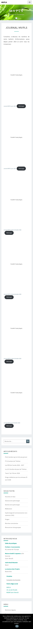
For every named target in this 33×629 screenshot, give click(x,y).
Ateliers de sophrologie (12, 505)
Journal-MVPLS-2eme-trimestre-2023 (12, 358)
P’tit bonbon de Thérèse (12, 461)
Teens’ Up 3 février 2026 (12, 473)
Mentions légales (10, 610)
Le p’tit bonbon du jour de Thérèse (15, 469)
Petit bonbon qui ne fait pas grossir (16, 457)
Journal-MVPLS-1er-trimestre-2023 (12, 423)
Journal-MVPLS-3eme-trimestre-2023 (12, 294)
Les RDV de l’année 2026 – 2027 (14, 465)
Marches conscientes (11, 523)
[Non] (31, 621)
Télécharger (21, 106)
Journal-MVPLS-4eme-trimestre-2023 (12, 230)
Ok (17, 626)
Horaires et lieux (10, 497)
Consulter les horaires (13, 580)
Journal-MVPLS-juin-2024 (10, 168)
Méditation (8, 509)
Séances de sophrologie (12, 501)
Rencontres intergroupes (13, 527)
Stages (7, 519)
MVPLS (4, 2)
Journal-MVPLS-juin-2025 (10, 106)
